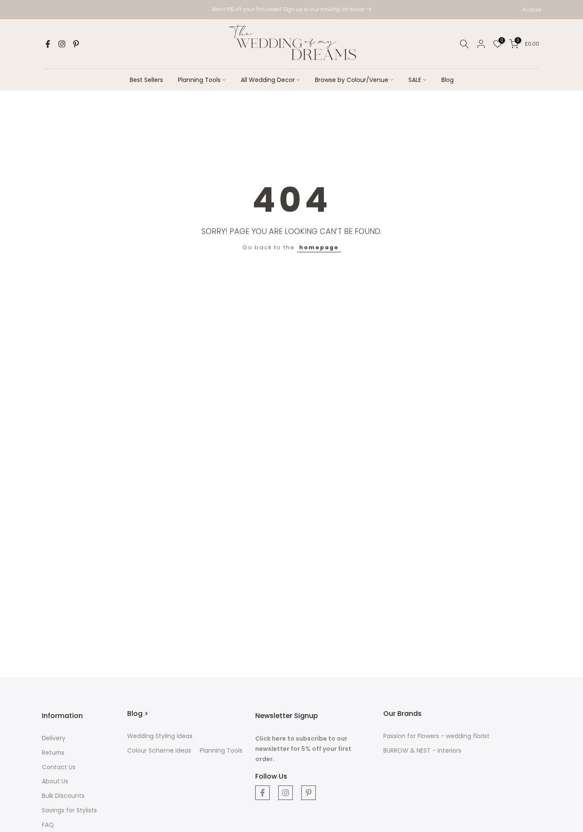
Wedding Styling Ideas (159, 736)
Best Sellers (146, 80)
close (53, 9)
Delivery (53, 738)
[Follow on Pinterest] (76, 44)
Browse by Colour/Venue (351, 80)
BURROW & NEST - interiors (422, 750)
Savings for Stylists (69, 810)
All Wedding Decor (268, 80)
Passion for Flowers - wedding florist (436, 736)
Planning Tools (199, 80)
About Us (55, 781)
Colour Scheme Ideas (159, 750)
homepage (319, 247)
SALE (414, 80)
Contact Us (59, 767)
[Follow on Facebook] (48, 44)
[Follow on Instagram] (62, 44)
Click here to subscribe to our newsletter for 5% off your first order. (303, 748)
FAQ (48, 824)
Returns (53, 752)
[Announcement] (291, 9)
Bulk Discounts (63, 795)
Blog (447, 80)
